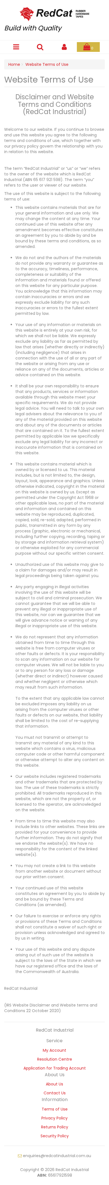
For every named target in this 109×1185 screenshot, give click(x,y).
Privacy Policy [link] (54, 1118)
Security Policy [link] (55, 1136)
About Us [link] (54, 1084)
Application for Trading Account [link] (54, 1068)
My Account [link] (54, 1050)
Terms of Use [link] (55, 1109)
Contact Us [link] (55, 1093)
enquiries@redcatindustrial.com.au (56, 1156)
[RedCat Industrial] (54, 12)
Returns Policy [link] (54, 1127)
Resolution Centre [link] (54, 1059)
